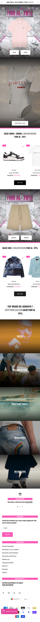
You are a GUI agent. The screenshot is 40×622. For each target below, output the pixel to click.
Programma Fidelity (7, 562)
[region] (20, 498)
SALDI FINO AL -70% (20, 123)
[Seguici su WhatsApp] (20, 593)
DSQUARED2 (13, 281)
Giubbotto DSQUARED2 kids (14, 284)
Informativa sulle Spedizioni (10, 553)
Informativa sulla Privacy (9, 556)
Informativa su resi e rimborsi (10, 549)
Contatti (4, 572)
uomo (14, 52)
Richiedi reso (5, 559)
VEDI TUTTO (20, 183)
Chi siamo (5, 569)
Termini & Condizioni (8, 546)
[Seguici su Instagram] (9, 593)
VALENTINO (14, 170)
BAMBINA (26, 238)
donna (25, 52)
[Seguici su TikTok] (14, 593)
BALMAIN (37, 281)
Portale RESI (28, 502)
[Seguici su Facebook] (3, 593)
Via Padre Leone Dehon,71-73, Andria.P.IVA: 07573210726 (12, 584)
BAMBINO (13, 238)
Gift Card (4, 566)
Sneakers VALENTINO (13, 173)
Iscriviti (7, 534)
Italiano (25, 599)
